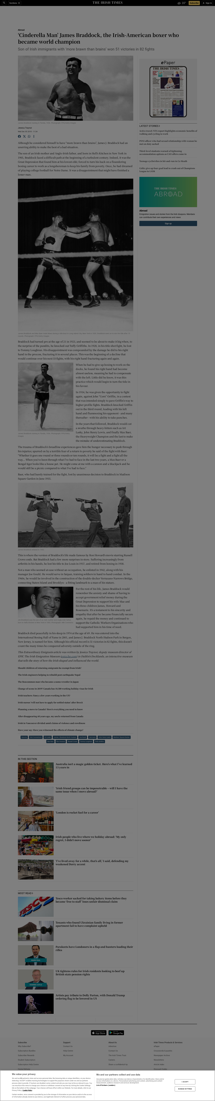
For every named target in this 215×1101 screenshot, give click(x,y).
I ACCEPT (185, 1082)
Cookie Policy (27, 1090)
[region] (107, 1085)
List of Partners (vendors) (105, 1085)
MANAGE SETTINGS (185, 1089)
